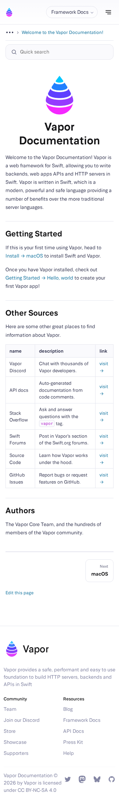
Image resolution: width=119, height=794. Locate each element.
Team (10, 709)
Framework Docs (81, 720)
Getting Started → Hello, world (39, 278)
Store (10, 731)
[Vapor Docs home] (9, 12)
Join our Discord (22, 720)
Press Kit (73, 742)
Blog (68, 709)
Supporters (16, 753)
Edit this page (19, 592)
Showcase (15, 742)
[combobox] (62, 52)
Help (68, 753)
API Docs (73, 731)
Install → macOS (24, 256)
